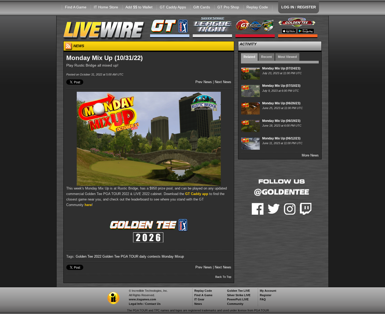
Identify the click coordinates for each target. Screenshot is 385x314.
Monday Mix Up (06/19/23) (281, 121)
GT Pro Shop (228, 7)
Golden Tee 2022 (88, 256)
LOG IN (287, 7)
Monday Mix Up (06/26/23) (281, 103)
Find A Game (75, 7)
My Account (268, 290)
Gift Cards (201, 7)
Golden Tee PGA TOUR (120, 256)
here (88, 205)
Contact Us (153, 303)
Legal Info (136, 303)
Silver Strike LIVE (238, 295)
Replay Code (257, 7)
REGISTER (306, 7)
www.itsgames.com (142, 299)
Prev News (203, 82)
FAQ (263, 299)
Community (235, 303)
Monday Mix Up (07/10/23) (281, 86)
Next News (223, 82)
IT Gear (199, 299)
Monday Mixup (173, 256)
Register (265, 295)
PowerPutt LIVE (238, 299)
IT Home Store (106, 7)
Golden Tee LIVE (238, 290)
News (198, 303)
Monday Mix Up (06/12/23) (281, 138)
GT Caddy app (196, 194)
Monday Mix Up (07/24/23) (281, 68)
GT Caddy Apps (173, 7)
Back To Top (223, 276)
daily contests (150, 256)
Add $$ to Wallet (138, 7)
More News (310, 155)
